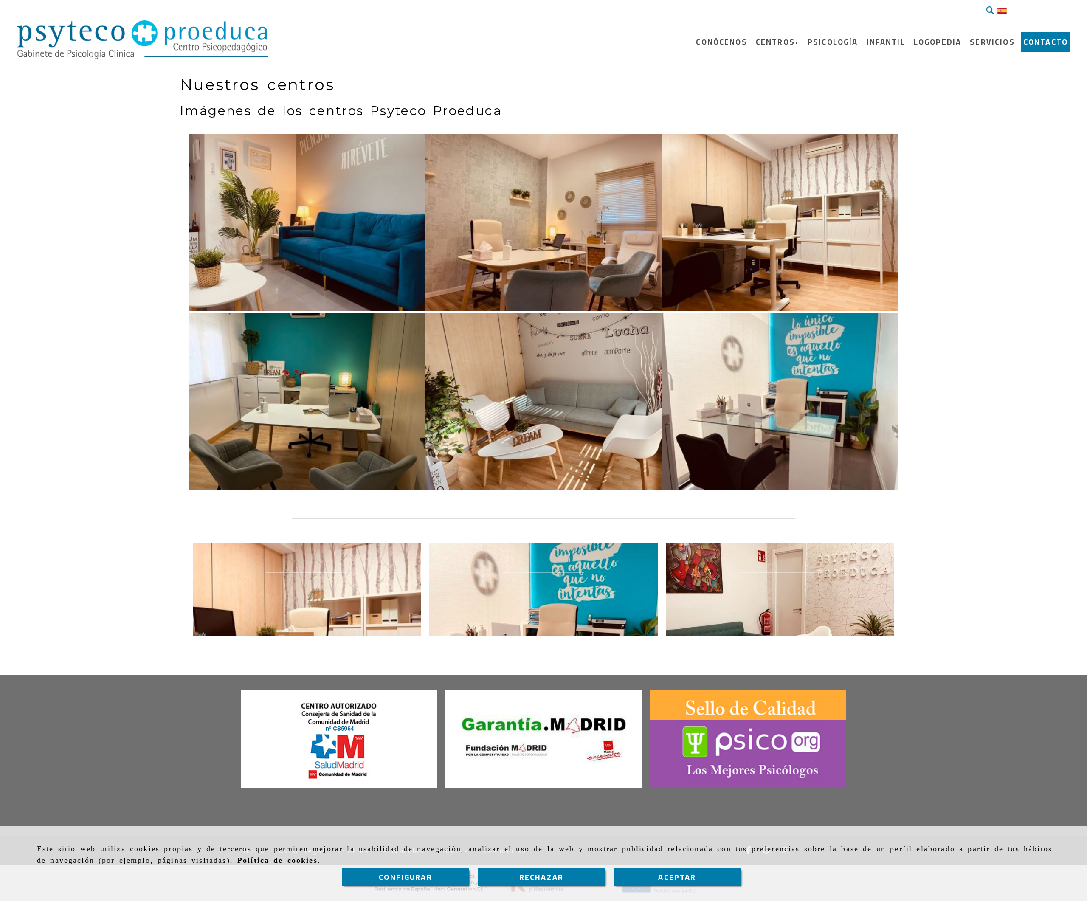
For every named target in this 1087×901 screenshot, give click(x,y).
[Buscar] (990, 10)
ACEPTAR (677, 877)
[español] (1002, 10)
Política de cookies (277, 860)
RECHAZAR (541, 877)
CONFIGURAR (405, 877)
